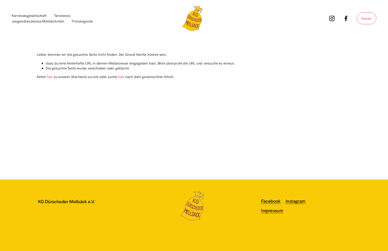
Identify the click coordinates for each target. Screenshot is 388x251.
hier (50, 76)
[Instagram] (331, 18)
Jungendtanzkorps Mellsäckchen (38, 21)
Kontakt (366, 18)
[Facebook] (346, 18)
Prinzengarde (82, 21)
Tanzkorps (62, 15)
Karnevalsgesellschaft (29, 15)
